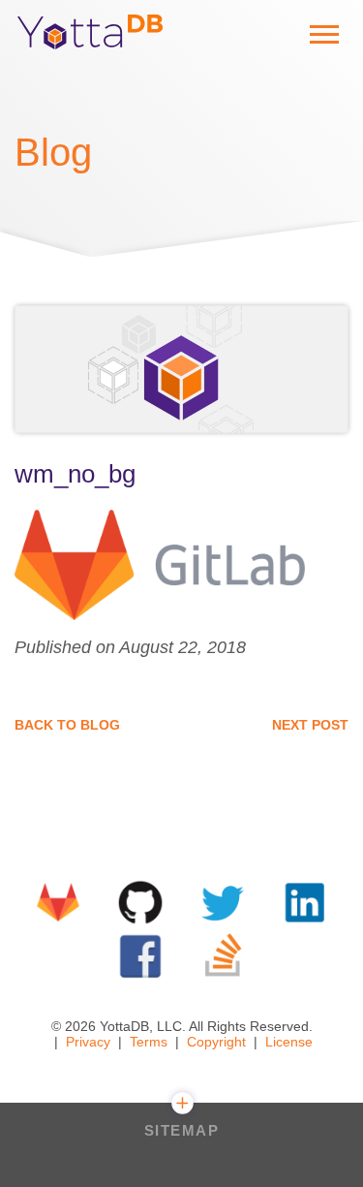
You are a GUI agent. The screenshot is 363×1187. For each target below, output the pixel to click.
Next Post (310, 725)
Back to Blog (67, 725)
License (289, 1041)
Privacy (88, 1041)
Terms (148, 1041)
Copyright (216, 1041)
